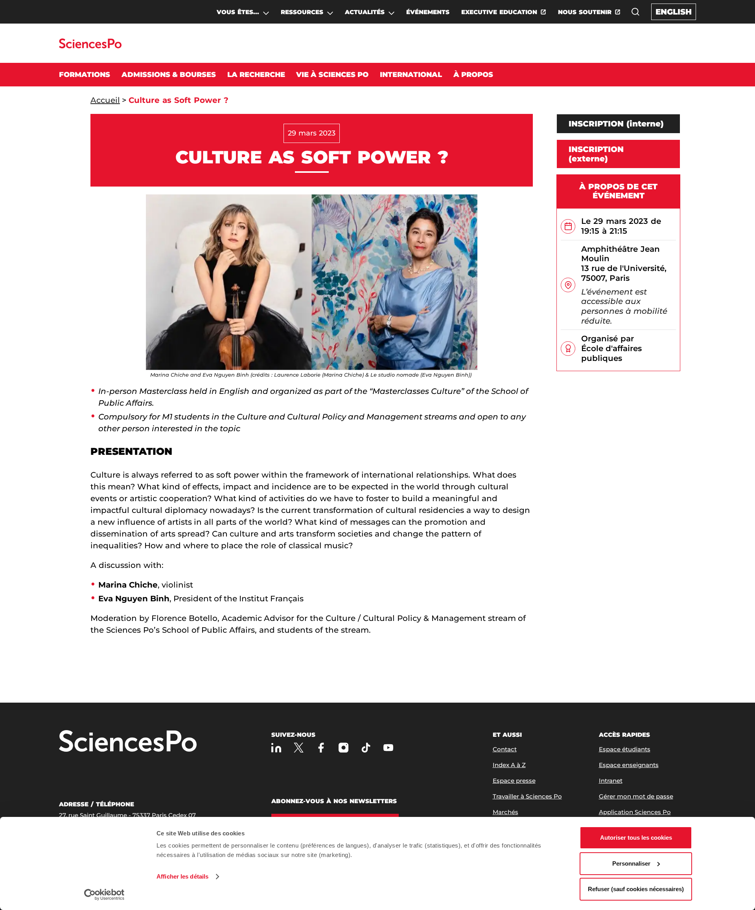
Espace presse (514, 780)
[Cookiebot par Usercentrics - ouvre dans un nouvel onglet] (104, 895)
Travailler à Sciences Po (527, 796)
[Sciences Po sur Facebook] (321, 748)
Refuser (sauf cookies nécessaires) (636, 889)
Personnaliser (631, 863)
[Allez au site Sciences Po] (90, 46)
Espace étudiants (624, 749)
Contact (505, 749)
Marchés (505, 812)
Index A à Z (509, 765)
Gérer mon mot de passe (636, 796)
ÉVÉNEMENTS (427, 12)
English (674, 11)
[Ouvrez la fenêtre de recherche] (635, 12)
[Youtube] (388, 748)
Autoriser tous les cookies (636, 837)
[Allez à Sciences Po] (128, 741)
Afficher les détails (182, 876)
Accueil (105, 100)
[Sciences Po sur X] (299, 748)
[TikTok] (366, 748)
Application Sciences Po (635, 812)
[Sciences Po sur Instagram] (343, 748)
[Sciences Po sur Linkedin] (276, 748)
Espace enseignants (629, 765)
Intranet (610, 780)
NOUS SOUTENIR (584, 12)
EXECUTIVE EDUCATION (499, 12)
